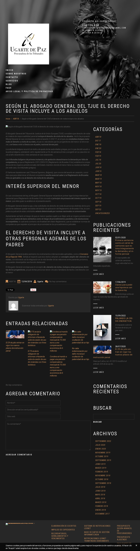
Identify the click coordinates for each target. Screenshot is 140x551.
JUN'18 (98, 167)
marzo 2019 (100, 468)
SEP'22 (98, 209)
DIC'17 (98, 141)
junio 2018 (100, 491)
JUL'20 (98, 164)
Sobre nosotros (16, 74)
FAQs (9, 88)
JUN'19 (98, 171)
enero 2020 (100, 449)
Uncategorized (102, 213)
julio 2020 (100, 445)
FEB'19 (98, 156)
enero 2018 (100, 510)
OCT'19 (98, 198)
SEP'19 (98, 206)
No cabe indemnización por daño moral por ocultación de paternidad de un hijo (80, 353)
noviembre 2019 (102, 453)
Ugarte (40, 281)
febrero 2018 (101, 506)
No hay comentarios (58, 281)
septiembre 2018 (103, 483)
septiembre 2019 (103, 460)
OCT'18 (98, 194)
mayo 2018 (100, 495)
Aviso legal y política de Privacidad (29, 91)
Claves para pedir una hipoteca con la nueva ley (123, 287)
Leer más (98, 274)
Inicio (9, 70)
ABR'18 (16, 119)
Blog (9, 84)
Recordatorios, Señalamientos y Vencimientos (59, 536)
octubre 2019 (101, 456)
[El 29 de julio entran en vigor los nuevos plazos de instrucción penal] (15, 334)
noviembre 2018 (102, 475)
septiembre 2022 (103, 441)
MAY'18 (98, 183)
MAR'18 (98, 175)
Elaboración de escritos (63, 526)
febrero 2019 (101, 472)
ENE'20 (98, 148)
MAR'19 (98, 179)
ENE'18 (98, 144)
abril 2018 (100, 498)
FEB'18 (98, 152)
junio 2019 (100, 464)
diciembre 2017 (102, 514)
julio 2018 (100, 487)
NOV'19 (98, 190)
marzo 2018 (100, 502)
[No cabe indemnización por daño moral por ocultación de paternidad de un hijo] (81, 337)
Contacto (12, 77)
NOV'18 (98, 186)
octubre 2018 (101, 479)
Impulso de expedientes (63, 530)
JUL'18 (98, 160)
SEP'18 (98, 202)
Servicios (12, 81)
